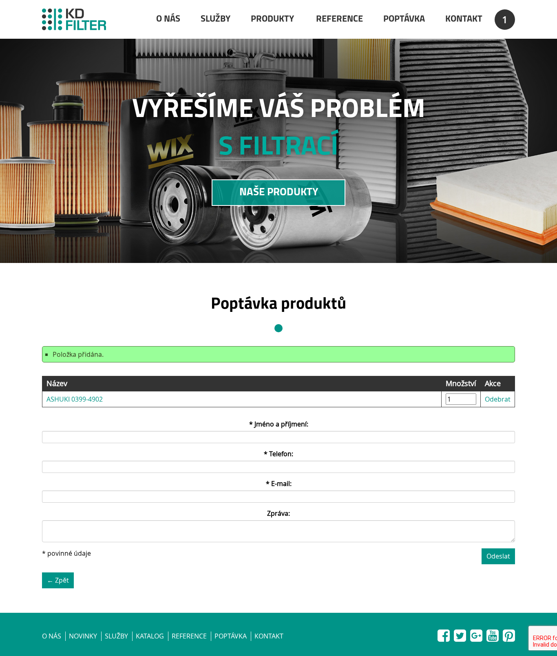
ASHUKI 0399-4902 (74, 399)
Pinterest (509, 633)
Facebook (444, 633)
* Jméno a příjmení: (278, 424)
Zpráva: (278, 513)
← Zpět (58, 580)
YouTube (492, 633)
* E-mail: (279, 483)
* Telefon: (278, 453)
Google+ (476, 633)
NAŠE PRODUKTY (278, 192)
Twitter (460, 633)
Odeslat (498, 556)
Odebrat (498, 399)
